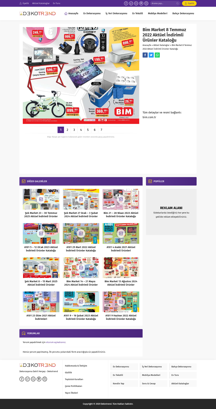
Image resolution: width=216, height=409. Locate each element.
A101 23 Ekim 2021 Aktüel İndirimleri (41, 317)
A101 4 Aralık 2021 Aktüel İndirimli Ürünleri (121, 249)
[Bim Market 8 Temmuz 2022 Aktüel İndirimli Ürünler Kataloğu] (81, 122)
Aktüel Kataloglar (161, 45)
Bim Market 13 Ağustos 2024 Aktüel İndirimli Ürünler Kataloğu (121, 285)
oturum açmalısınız (55, 342)
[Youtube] (136, 3)
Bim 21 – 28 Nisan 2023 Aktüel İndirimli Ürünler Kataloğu (121, 214)
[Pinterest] (141, 3)
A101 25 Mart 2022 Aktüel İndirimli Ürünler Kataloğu (81, 249)
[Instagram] (146, 3)
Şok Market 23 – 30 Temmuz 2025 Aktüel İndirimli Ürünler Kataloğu (41, 216)
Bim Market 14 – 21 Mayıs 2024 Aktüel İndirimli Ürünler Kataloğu (81, 285)
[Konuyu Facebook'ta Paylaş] (145, 55)
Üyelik (191, 3)
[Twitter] (131, 3)
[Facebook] (126, 3)
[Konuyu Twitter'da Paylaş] (151, 55)
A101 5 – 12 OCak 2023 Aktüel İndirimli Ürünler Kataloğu (41, 249)
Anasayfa (147, 45)
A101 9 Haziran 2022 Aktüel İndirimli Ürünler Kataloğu (120, 317)
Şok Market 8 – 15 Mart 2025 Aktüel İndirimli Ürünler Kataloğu (41, 285)
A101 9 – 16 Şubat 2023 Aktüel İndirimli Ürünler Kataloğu (81, 317)
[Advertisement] (171, 85)
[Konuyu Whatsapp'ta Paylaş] (157, 55)
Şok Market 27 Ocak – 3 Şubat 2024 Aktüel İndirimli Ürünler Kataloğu (81, 216)
